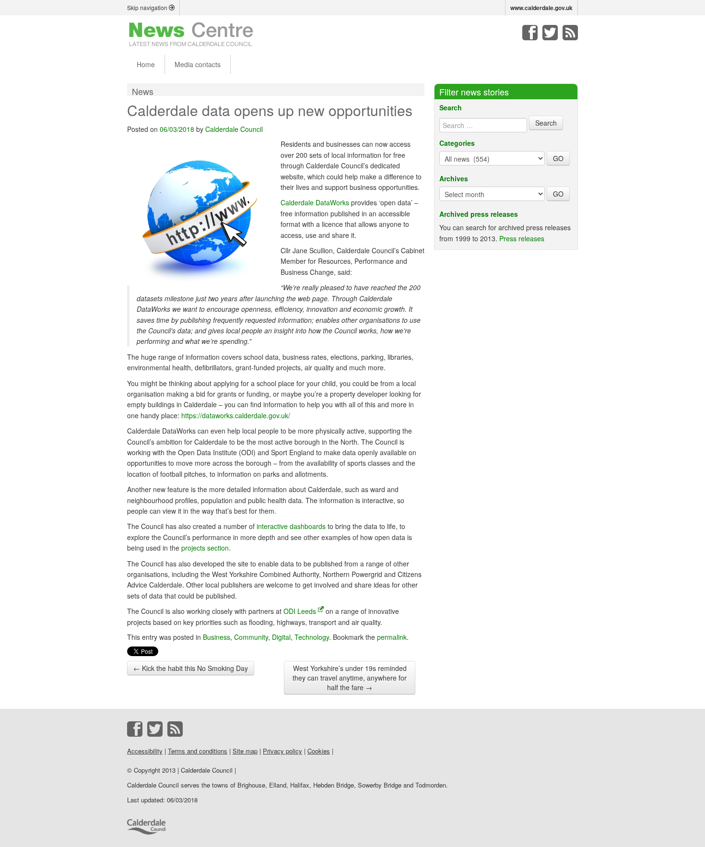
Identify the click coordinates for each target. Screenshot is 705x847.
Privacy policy (282, 750)
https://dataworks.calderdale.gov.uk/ (235, 415)
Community (251, 637)
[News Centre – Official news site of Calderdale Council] (191, 33)
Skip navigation (148, 7)
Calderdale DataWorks (315, 202)
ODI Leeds (299, 611)
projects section (205, 548)
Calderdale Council (234, 129)
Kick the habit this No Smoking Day (190, 668)
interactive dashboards (291, 526)
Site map (245, 750)
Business (216, 637)
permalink (392, 637)
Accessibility (145, 750)
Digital (281, 637)
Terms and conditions (197, 750)
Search (450, 107)
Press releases (521, 238)
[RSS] (570, 32)
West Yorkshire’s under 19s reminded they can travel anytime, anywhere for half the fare (350, 677)
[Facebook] (530, 32)
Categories (457, 143)
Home (146, 64)
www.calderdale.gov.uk (541, 7)
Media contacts (198, 64)
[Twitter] (550, 32)
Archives (453, 178)
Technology (311, 637)
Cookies (318, 750)
